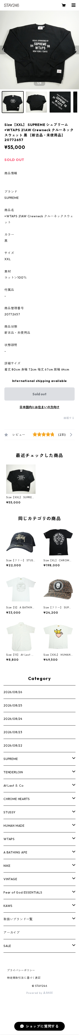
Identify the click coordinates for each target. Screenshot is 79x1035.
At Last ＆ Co (14, 786)
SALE (7, 946)
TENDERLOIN (13, 772)
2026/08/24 (13, 719)
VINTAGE (10, 879)
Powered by (34, 992)
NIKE (7, 866)
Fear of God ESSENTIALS (23, 892)
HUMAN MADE (14, 826)
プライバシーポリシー (21, 970)
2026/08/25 (13, 705)
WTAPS (9, 839)
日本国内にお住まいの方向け (39, 407)
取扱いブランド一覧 (18, 919)
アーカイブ (12, 932)
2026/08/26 (13, 692)
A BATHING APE (15, 852)
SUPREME (11, 759)
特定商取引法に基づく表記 (24, 977)
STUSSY (10, 812)
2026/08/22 (13, 745)
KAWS (8, 906)
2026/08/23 (13, 732)
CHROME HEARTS (17, 799)
